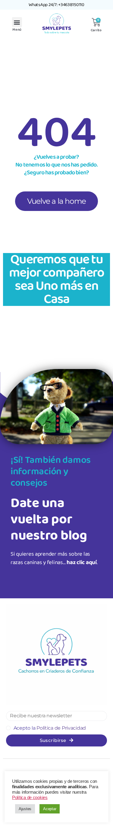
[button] (17, 22)
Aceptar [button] (49, 809)
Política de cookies (30, 797)
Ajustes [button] (25, 809)
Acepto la (50, 728)
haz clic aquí (82, 562)
